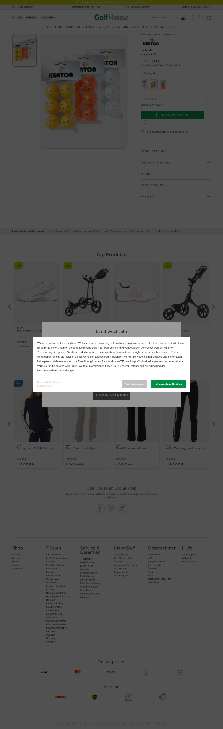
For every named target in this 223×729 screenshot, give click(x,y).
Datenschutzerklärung (143, 365)
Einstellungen (44, 385)
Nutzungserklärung (48, 370)
